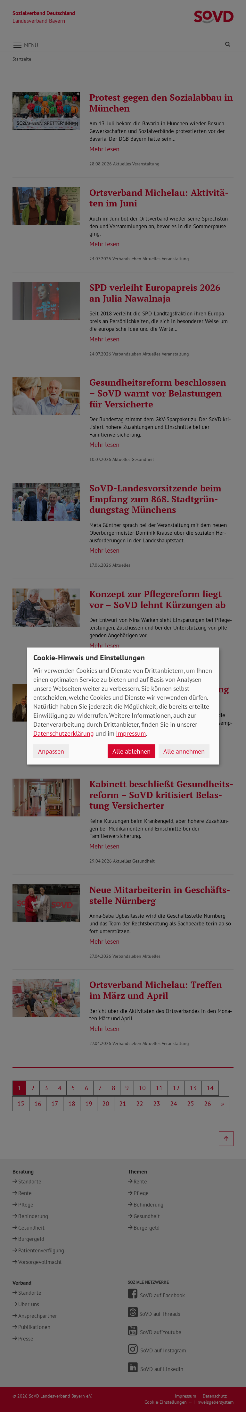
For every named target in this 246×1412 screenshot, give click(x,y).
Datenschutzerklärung (63, 733)
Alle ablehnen (131, 751)
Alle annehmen (184, 751)
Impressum (131, 733)
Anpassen (51, 751)
